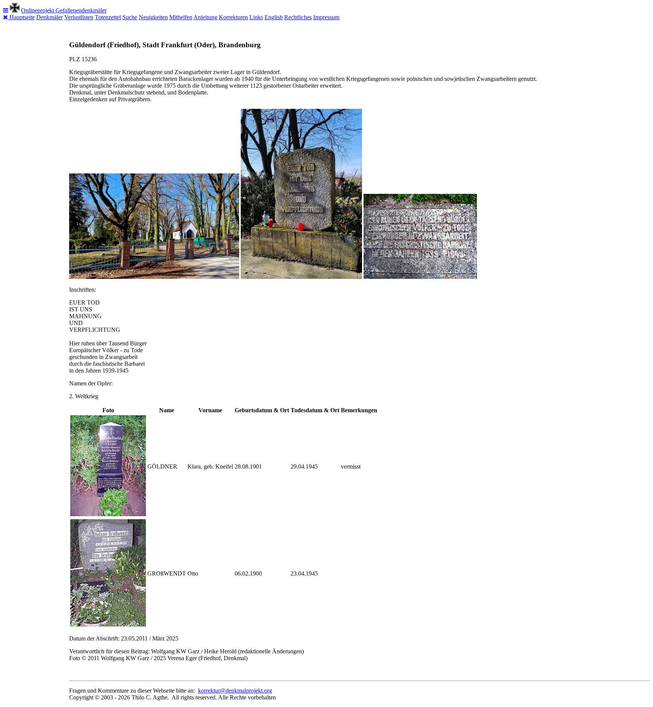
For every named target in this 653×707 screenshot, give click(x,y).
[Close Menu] (6, 17)
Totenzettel (108, 17)
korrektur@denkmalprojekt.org (235, 690)
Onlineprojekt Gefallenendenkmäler (64, 10)
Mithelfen (180, 17)
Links (256, 17)
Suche (129, 17)
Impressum (326, 17)
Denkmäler (49, 17)
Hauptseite (22, 17)
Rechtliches (298, 17)
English (274, 17)
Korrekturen (233, 17)
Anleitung (205, 17)
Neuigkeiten (153, 17)
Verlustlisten (78, 17)
